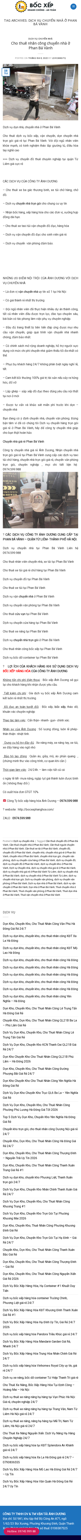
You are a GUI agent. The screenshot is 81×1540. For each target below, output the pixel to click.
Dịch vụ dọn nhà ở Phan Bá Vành (45, 883)
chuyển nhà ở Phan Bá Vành (24, 856)
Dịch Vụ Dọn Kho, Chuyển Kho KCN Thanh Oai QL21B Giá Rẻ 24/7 (39, 1047)
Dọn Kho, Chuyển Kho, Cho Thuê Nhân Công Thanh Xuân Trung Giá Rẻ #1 (39, 1168)
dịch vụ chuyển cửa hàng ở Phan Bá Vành (33, 860)
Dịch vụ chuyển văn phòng (39, 879)
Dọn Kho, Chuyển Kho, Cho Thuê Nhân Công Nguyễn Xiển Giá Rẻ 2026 (39, 1276)
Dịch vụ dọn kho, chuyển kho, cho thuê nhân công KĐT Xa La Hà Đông (39, 938)
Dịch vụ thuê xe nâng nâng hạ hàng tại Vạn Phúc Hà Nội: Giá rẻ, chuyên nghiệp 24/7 (39, 1399)
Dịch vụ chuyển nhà (40, 38)
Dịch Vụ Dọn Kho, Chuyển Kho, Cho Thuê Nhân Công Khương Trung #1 (36, 1204)
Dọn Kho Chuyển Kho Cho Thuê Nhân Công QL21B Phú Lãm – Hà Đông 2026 (38, 1059)
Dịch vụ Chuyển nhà (19, 868)
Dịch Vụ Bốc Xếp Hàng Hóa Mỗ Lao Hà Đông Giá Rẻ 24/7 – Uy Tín (40, 1472)
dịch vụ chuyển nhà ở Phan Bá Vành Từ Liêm (44, 875)
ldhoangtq (59, 58)
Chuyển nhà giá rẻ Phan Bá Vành (23, 441)
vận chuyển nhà (28, 291)
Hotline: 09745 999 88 (21, 1531)
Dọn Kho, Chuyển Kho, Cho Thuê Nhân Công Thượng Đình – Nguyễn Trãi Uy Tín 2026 (39, 1155)
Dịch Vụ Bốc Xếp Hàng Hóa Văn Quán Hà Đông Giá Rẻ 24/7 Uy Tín (38, 1484)
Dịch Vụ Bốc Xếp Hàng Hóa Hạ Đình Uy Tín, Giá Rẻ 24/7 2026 (39, 1324)
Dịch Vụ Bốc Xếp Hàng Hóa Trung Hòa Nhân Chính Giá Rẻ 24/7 (39, 1356)
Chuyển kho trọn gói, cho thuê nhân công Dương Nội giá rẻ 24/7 (40, 1131)
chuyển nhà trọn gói (28, 203)
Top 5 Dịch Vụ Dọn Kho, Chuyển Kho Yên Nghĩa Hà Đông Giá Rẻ (39, 1119)
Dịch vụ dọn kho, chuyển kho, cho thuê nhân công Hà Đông (40, 960)
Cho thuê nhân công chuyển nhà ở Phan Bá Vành (40, 45)
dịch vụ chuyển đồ (66, 860)
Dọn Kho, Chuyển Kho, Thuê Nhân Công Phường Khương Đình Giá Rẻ (39, 1228)
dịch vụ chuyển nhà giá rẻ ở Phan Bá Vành (53, 868)
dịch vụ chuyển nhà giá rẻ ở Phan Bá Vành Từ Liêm (29, 871)
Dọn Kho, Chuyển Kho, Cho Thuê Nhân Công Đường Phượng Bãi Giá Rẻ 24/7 (36, 1071)
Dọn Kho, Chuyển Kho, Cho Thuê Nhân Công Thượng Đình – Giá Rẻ (39, 1264)
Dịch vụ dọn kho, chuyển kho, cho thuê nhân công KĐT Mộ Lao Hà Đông (40, 950)
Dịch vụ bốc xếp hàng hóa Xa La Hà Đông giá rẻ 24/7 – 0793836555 (38, 1460)
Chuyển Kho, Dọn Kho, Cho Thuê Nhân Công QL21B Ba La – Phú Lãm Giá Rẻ (40, 1023)
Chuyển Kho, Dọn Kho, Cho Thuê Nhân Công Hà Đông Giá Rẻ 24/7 (39, 1143)
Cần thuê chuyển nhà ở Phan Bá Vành (29, 844)
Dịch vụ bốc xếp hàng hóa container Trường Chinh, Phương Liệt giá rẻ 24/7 (35, 1300)
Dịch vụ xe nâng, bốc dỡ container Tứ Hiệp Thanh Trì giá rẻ (40, 1377)
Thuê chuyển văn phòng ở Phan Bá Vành (40, 891)
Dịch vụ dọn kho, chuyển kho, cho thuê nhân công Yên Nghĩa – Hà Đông (37, 999)
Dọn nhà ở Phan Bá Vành (42, 887)
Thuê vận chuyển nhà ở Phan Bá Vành (40, 894)
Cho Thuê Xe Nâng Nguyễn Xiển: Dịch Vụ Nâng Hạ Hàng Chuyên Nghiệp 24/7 (39, 1436)
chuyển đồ (64, 848)
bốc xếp (60, 707)
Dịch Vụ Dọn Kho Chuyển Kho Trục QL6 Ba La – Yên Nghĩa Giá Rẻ (40, 1095)
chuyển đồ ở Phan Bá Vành (17, 852)
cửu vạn (20, 614)
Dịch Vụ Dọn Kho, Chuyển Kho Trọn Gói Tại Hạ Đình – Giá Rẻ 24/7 (39, 1240)
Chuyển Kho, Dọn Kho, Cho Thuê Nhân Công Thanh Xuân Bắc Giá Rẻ (39, 1252)
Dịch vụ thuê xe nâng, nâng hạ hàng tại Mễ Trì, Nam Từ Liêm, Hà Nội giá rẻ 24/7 (38, 1423)
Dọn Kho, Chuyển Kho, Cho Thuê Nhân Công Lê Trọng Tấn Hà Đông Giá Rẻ (40, 1011)
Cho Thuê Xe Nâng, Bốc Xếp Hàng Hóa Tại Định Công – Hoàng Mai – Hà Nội (38, 1387)
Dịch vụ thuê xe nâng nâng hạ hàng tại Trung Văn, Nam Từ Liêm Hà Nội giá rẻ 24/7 (40, 1411)
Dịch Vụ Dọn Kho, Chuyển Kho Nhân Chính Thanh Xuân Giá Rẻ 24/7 (40, 1192)
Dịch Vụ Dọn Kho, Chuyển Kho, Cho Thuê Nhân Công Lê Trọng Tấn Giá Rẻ (38, 1035)
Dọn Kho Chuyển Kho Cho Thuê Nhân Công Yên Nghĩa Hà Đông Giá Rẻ (39, 1083)
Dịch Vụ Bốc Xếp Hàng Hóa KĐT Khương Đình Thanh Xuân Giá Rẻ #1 (40, 1312)
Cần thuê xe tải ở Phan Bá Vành (41, 848)
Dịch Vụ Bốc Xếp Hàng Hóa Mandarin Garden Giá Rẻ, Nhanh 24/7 (37, 1344)
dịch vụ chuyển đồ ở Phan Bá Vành (21, 864)
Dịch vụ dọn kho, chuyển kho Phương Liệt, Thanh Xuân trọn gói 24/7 (38, 1180)
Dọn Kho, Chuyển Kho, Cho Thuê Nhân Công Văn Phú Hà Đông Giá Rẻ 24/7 (39, 926)
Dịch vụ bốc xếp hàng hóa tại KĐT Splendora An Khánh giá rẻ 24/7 (38, 1448)
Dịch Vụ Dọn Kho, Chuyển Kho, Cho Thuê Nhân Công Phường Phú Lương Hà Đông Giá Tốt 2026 (36, 1107)
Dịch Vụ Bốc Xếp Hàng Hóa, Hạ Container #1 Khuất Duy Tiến (39, 1288)
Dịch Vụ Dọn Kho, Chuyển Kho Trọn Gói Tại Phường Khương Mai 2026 (36, 1216)
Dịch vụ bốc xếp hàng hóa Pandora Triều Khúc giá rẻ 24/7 (40, 1334)
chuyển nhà (26, 596)
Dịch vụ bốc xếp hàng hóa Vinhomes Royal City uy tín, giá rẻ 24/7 (40, 1368)
